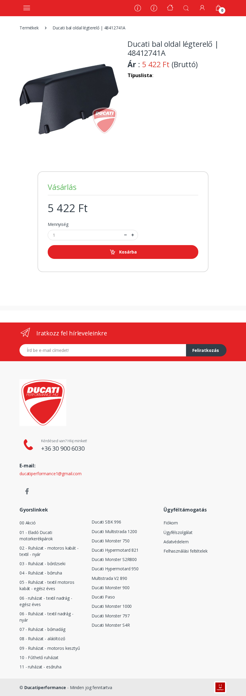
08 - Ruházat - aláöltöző (42, 638)
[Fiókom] (202, 7)
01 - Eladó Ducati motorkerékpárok (36, 536)
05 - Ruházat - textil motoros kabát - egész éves (47, 585)
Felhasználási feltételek (186, 551)
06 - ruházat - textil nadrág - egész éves (46, 601)
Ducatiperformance (45, 687)
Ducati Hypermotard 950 (115, 569)
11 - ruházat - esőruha (41, 667)
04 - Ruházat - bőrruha (41, 573)
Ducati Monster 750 (110, 541)
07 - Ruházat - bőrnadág (42, 629)
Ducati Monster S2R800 (114, 559)
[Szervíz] (154, 9)
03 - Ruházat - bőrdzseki (42, 563)
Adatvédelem (176, 541)
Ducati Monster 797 (110, 616)
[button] (186, 7)
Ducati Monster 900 (110, 587)
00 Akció (28, 523)
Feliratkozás (205, 350)
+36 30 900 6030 (63, 448)
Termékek (29, 28)
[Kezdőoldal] (170, 8)
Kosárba (128, 252)
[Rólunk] (137, 9)
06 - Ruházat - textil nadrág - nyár (47, 617)
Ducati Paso (103, 597)
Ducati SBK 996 (106, 522)
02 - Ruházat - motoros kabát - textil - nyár (49, 551)
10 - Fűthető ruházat (39, 657)
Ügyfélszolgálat (178, 532)
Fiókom (171, 523)
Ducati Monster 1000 (112, 606)
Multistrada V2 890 (109, 578)
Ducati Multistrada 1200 (114, 531)
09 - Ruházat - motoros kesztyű (50, 648)
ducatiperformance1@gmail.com (51, 473)
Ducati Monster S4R (111, 625)
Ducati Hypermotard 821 (115, 550)
